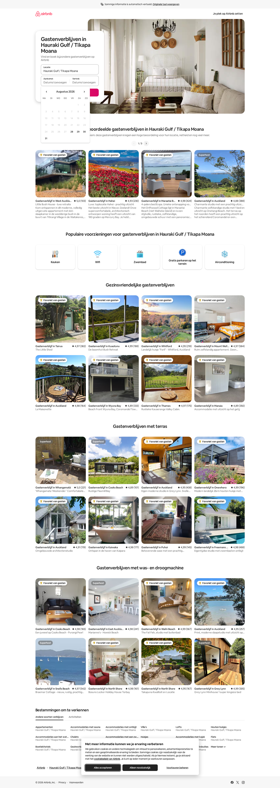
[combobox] (69, 71)
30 (84, 131)
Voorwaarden (76, 782)
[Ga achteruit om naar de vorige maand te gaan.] (47, 92)
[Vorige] (134, 143)
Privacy (62, 782)
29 (78, 131)
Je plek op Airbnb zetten (228, 13)
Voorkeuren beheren (177, 767)
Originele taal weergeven (166, 4)
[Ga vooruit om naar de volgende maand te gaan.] (84, 92)
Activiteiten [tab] (75, 716)
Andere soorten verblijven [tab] (49, 716)
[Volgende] (146, 143)
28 (71, 131)
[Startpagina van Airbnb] (43, 14)
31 (46, 138)
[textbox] (55, 82)
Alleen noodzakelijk (140, 767)
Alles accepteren (103, 767)
